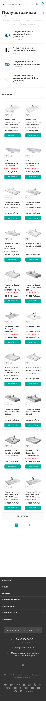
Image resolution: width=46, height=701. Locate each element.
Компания (8, 606)
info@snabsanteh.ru (24, 647)
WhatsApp (23, 665)
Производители (11, 600)
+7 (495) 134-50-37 (24, 639)
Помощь (7, 619)
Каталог (6, 580)
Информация (9, 613)
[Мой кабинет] (37, 4)
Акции (5, 587)
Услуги (6, 593)
